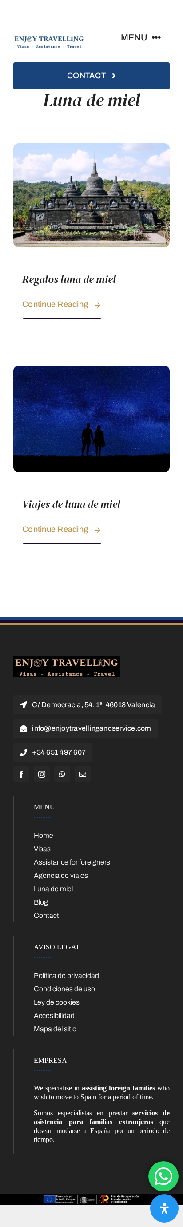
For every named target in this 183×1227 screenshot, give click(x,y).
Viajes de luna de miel (71, 504)
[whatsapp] (62, 774)
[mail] (83, 774)
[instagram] (42, 774)
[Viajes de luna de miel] (91, 370)
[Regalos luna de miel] (91, 147)
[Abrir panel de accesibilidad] (164, 1208)
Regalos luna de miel (69, 279)
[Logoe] (66, 660)
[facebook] (21, 774)
